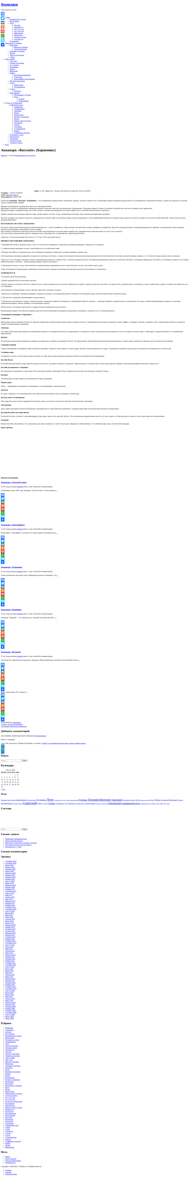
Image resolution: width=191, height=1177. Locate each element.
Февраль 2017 (10, 901)
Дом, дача (13, 61)
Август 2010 (10, 991)
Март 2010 (9, 1001)
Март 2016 (9, 917)
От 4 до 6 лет (19, 31)
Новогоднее (18, 85)
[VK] (95, 502)
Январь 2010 (10, 1005)
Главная (8, 1170)
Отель (157, 800)
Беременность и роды (18, 19)
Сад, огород (14, 65)
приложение (114, 803)
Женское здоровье (21, 47)
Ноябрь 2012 (10, 939)
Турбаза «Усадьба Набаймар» (12, 724)
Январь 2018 (10, 887)
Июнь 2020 (9, 871)
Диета (64, 800)
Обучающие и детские (22, 95)
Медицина (14, 45)
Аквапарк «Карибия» (11, 609)
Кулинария (14, 67)
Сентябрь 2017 (10, 891)
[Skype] (95, 516)
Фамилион (9, 4)
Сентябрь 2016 (10, 909)
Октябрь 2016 (10, 907)
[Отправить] (95, 520)
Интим (12, 53)
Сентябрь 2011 (10, 965)
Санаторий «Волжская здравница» (14, 726)
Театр (66, 803)
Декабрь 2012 (10, 937)
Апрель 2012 (10, 951)
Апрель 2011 (10, 975)
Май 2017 (9, 895)
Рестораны (18, 123)
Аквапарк (4, 800)
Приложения (14, 93)
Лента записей (10, 1159)
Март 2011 (9, 977)
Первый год (18, 27)
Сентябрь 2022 (10, 863)
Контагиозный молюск (14, 841)
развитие (153, 803)
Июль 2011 (9, 969)
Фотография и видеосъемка (24, 79)
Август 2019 (10, 881)
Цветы (12, 69)
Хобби (12, 73)
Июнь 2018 (9, 883)
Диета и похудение (17, 55)
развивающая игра (131, 803)
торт (168, 803)
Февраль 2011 (10, 979)
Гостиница (41, 800)
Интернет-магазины (17, 81)
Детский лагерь (58, 800)
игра (87, 803)
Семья (7, 17)
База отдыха (12, 800)
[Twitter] (95, 498)
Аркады (22, 99)
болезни (71, 803)
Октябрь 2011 (10, 963)
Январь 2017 (10, 903)
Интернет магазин (111, 799)
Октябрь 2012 (10, 941)
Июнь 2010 (9, 995)
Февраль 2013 (10, 933)
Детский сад (18, 39)
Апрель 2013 (10, 931)
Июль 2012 (9, 947)
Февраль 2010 (10, 1003)
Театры (17, 125)
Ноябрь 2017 (10, 889)
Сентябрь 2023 (10, 861)
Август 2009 (10, 1014)
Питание (180, 800)
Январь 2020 (10, 875)
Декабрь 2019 (10, 877)
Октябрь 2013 (10, 929)
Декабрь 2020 (10, 869)
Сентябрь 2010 (10, 989)
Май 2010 (9, 997)
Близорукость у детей (13, 847)
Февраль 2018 (10, 885)
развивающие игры (145, 803)
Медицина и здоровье (13, 43)
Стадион (45, 803)
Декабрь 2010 (10, 983)
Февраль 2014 (10, 925)
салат (161, 803)
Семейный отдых (16, 105)
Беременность (22, 800)
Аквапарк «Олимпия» (11, 567)
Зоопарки (17, 111)
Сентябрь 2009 (10, 1012)
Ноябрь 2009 (10, 1008)
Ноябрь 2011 (10, 961)
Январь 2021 (10, 867)
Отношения (14, 41)
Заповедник (74, 800)
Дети (11, 23)
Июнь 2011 (9, 971)
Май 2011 (8, 973)
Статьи (12, 89)
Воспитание (14, 21)
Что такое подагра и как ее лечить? (18, 845)
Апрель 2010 (10, 999)
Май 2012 (9, 949)
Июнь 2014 (9, 923)
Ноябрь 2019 (10, 879)
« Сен (3, 789)
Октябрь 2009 (10, 1010)
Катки (16, 113)
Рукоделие (18, 77)
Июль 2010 (9, 993)
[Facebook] (95, 495)
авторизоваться (40, 736)
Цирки (16, 131)
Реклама (8, 1172)
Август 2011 (10, 967)
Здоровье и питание (17, 51)
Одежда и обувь (20, 37)
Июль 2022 (9, 865)
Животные (14, 71)
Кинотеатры (18, 115)
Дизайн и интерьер (17, 63)
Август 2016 (10, 911)
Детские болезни (20, 49)
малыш (92, 803)
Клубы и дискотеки (21, 117)
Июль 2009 (9, 1016)
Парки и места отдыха (22, 121)
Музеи (16, 119)
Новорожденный (144, 800)
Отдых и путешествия (13, 103)
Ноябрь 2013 (10, 927)
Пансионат (173, 800)
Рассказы (17, 91)
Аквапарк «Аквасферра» (13, 525)
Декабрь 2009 (10, 1006)
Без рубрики (10, 1034)
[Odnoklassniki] (95, 505)
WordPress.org (10, 1163)
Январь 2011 (10, 981)
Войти (7, 1157)
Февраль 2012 (10, 955)
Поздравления (19, 87)
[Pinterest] (95, 509)
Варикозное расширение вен (16, 839)
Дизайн (68, 800)
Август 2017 (10, 893)
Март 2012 (9, 953)
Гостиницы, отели (16, 135)
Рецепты (20, 803)
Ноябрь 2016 (10, 905)
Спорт (12, 57)
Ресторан (15, 803)
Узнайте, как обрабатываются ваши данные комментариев (63, 743)
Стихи (12, 83)
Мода (7, 1088)
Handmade (9, 1028)
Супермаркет (59, 803)
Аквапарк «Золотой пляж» (14, 482)
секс (165, 803)
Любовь (132, 800)
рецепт (157, 803)
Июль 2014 (9, 921)
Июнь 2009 (9, 1018)
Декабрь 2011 (10, 959)
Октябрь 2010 (10, 987)
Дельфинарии (19, 109)
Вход (7, 145)
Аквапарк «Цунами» (11, 652)
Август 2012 (10, 945)
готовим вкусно (80, 803)
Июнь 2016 (9, 913)
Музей (137, 800)
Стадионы (18, 127)
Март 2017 (9, 899)
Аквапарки (18, 107)
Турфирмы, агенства (22, 133)
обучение (98, 803)
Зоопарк (93, 799)
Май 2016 (9, 915)
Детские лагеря (15, 141)
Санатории (14, 139)
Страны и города (16, 143)
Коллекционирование (22, 75)
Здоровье (82, 799)
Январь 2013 (10, 935)
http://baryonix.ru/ (12, 195)
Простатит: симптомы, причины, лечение (21, 843)
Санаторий (30, 803)
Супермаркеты (19, 129)
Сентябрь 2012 (10, 943)
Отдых (152, 800)
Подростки (18, 35)
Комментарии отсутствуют (25, 155)
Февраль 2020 (10, 873)
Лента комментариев (13, 1161)
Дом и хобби (10, 59)
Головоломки (24, 101)
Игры (16, 97)
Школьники (18, 33)
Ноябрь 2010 (10, 985)
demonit (4, 155)
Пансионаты (14, 137)
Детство (17, 25)
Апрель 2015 (10, 919)
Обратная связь (11, 1174)
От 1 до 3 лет (19, 29)
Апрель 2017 (10, 897)
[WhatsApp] (95, 512)
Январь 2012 (10, 957)
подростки (104, 803)
